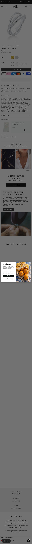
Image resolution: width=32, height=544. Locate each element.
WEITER (8, 275)
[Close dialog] (30, 262)
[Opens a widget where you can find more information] (6, 541)
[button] (28, 540)
